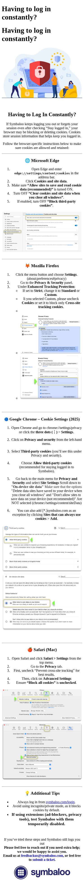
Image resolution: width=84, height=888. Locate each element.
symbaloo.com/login (60, 802)
